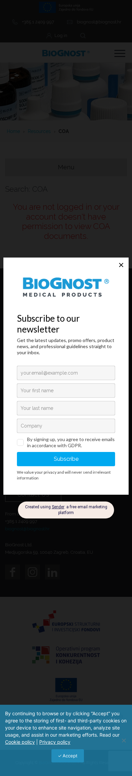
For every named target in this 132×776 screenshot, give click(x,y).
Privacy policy (54, 742)
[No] (123, 740)
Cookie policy (20, 742)
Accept (70, 755)
